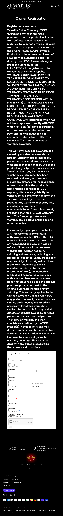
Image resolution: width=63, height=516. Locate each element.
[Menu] (3, 6)
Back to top (31, 468)
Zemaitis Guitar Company (12, 507)
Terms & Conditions (31, 510)
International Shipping (8, 512)
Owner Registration (20, 510)
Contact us (10, 510)
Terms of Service (42, 510)
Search (4, 510)
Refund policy (52, 510)
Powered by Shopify (22, 507)
